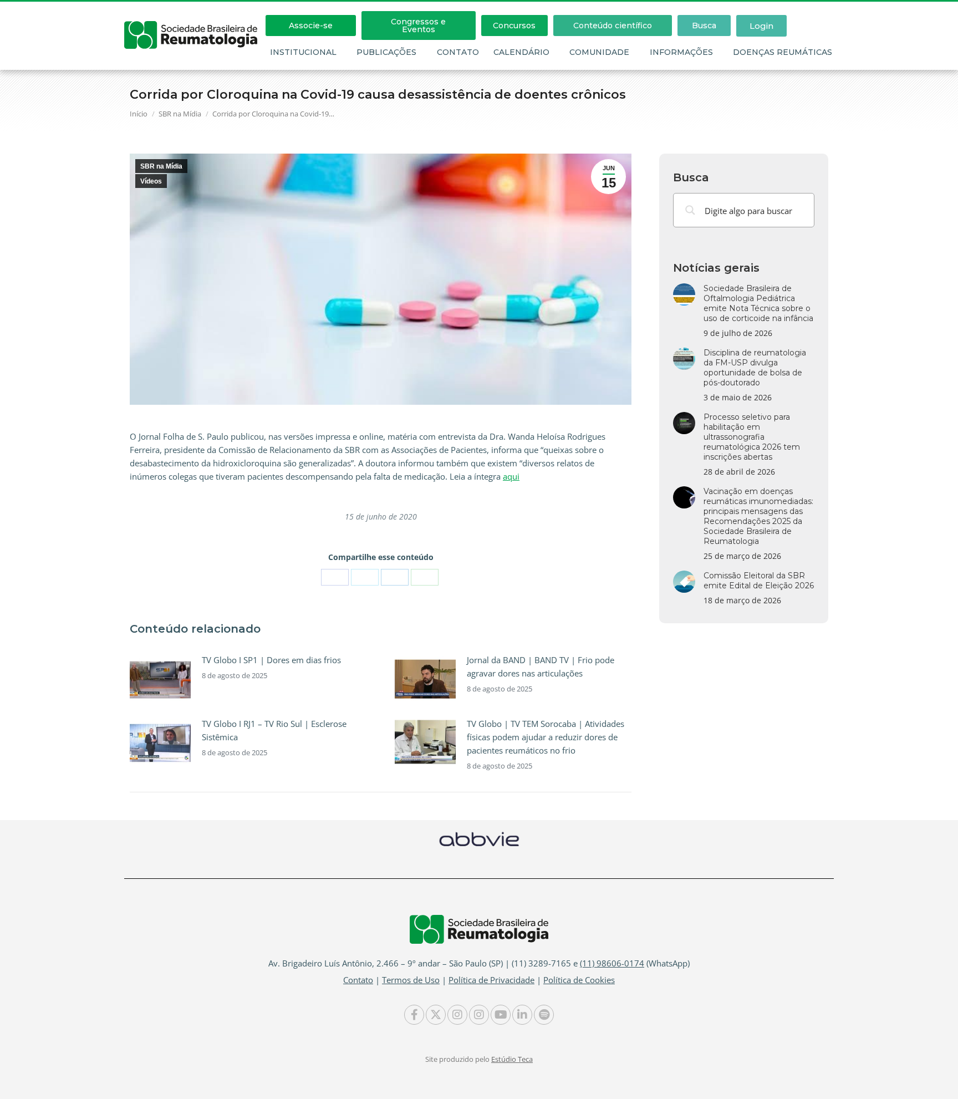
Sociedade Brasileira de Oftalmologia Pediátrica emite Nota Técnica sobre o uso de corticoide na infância (758, 303)
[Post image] (160, 678)
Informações (681, 52)
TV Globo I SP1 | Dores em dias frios (271, 659)
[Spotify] (544, 1015)
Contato (458, 52)
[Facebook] (335, 577)
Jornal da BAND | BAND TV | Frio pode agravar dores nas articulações (540, 666)
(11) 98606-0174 (612, 963)
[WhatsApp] (425, 577)
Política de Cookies (579, 979)
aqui (511, 476)
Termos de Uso (411, 979)
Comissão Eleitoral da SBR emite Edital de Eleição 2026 (759, 581)
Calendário (521, 52)
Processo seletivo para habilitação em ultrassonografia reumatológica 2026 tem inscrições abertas (752, 437)
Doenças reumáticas (782, 52)
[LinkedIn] (395, 577)
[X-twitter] (436, 1015)
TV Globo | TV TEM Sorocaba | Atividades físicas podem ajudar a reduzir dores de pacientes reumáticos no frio (545, 737)
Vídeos (151, 181)
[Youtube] (501, 1015)
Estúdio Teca (512, 1059)
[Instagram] (457, 1015)
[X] (365, 577)
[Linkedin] (522, 1015)
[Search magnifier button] (690, 210)
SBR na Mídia (161, 166)
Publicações (386, 52)
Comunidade (599, 52)
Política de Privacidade (491, 979)
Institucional (303, 52)
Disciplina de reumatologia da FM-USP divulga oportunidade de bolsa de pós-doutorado (755, 368)
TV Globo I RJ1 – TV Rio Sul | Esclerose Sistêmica (274, 730)
